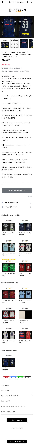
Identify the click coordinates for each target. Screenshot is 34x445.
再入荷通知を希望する (18, 190)
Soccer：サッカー (6, 390)
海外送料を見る (25, 71)
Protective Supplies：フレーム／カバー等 (13, 406)
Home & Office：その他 (8, 411)
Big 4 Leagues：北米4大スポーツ (11, 395)
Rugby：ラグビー (6, 401)
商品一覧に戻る (17, 420)
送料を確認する (18, 68)
